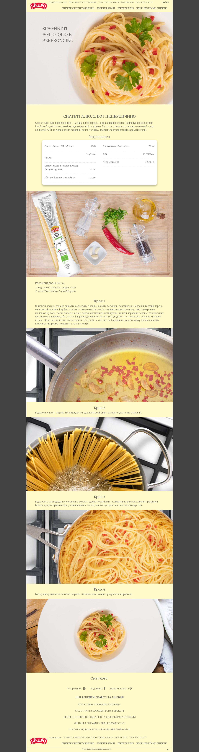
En (167, 2)
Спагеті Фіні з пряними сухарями (99, 704)
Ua (163, 2)
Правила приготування (83, 2)
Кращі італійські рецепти (151, 8)
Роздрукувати (75, 688)
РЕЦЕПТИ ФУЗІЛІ (106, 8)
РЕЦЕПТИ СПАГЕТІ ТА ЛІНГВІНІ (78, 8)
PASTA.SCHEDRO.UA (58, 2)
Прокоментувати (120, 688)
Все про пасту (145, 2)
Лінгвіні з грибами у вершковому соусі (99, 723)
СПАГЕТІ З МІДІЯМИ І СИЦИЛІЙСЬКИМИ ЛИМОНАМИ (99, 729)
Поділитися (97, 688)
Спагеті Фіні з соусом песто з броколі (99, 710)
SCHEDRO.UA (55, 738)
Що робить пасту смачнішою (116, 2)
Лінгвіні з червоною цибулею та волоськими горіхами (99, 717)
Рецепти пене (126, 8)
